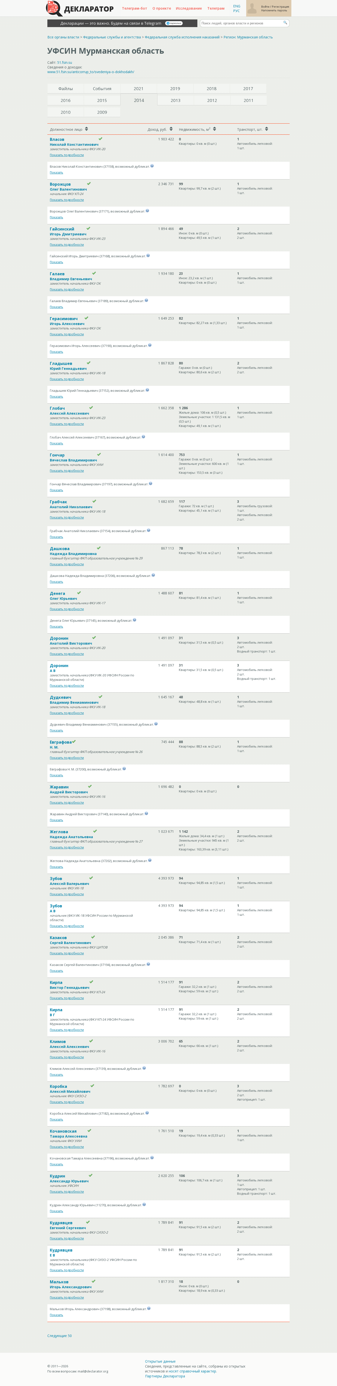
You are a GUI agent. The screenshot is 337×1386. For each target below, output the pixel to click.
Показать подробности (67, 155)
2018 (212, 88)
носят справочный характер (192, 1371)
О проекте (161, 8)
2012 (212, 100)
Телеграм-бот (134, 8)
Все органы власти (63, 37)
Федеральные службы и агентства (112, 37)
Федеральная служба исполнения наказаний (182, 37)
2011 (249, 100)
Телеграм (216, 8)
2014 (139, 100)
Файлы (65, 88)
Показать (56, 172)
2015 (102, 100)
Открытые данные (160, 1361)
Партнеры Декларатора (165, 1376)
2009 (102, 112)
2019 (175, 88)
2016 (66, 100)
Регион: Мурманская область (248, 37)
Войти (265, 6)
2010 (66, 112)
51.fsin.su (64, 62)
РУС (236, 10)
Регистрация (280, 6)
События (102, 88)
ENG (236, 6)
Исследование (189, 8)
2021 (139, 88)
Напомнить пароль (274, 10)
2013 (176, 100)
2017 (248, 88)
